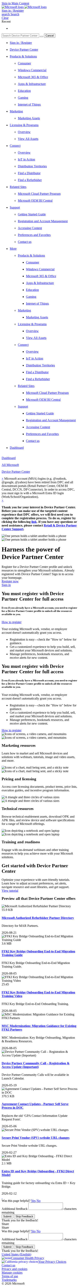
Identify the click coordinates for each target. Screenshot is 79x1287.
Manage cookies (12, 1272)
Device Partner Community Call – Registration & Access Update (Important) (35, 1065)
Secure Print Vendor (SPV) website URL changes (35, 1137)
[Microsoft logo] (13, 7)
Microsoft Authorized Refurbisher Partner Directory (38, 918)
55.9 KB (7, 909)
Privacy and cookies (14, 1269)
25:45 (5, 984)
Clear (5, 18)
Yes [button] (33, 1200)
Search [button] (15, 14)
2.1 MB (7, 1163)
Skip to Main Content (15, 3)
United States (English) (16, 1254)
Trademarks (9, 1280)
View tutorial (10, 890)
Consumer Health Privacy (27, 1258)
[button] (10, 14)
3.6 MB (7, 943)
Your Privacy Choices (52, 1261)
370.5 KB (8, 1096)
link (34, 521)
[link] (51, 262)
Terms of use (10, 1276)
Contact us (8, 1265)
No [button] (38, 1200)
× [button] (2, 478)
